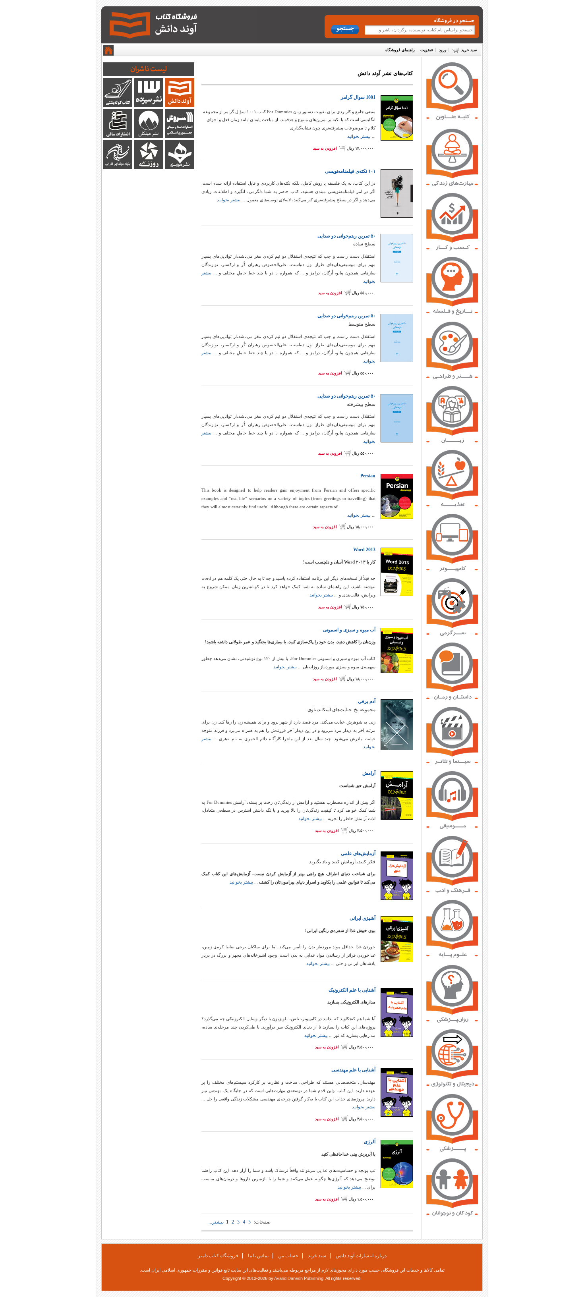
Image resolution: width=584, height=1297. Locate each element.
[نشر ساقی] (117, 136)
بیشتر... (216, 1222)
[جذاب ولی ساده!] (452, 570)
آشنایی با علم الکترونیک (352, 990)
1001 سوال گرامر (358, 97)
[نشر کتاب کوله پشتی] (117, 105)
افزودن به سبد (325, 148)
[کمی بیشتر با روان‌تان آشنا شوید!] (452, 1021)
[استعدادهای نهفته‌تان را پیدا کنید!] (452, 377)
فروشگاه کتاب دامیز (218, 1255)
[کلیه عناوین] (452, 118)
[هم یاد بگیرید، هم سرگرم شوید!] (452, 634)
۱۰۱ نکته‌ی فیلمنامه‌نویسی (350, 171)
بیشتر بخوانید (359, 136)
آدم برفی (366, 701)
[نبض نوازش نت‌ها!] (452, 827)
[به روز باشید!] (452, 1086)
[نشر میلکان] (148, 136)
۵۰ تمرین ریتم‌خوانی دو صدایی (346, 236)
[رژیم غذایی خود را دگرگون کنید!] (452, 505)
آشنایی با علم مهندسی (353, 1070)
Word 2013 (364, 549)
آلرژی (369, 1142)
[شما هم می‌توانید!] (452, 441)
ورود (443, 50)
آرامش (368, 773)
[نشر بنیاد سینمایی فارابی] (117, 167)
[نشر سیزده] (148, 105)
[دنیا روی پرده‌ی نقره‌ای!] (452, 763)
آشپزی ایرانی (362, 918)
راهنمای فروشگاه (400, 50)
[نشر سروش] (179, 136)
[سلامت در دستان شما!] (452, 1150)
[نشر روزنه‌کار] (148, 167)
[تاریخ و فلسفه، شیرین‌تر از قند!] (452, 313)
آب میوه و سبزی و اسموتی (349, 630)
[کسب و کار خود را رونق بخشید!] (452, 249)
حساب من (288, 1255)
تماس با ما (258, 1255)
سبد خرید (469, 50)
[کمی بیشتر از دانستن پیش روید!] (452, 892)
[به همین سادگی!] (452, 956)
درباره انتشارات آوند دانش (361, 1255)
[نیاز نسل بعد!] (452, 1215)
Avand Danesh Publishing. (299, 1278)
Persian (367, 476)
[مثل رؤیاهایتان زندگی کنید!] (452, 184)
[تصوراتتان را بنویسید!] (452, 698)
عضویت (426, 50)
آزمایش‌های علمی (358, 853)
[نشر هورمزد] (179, 167)
